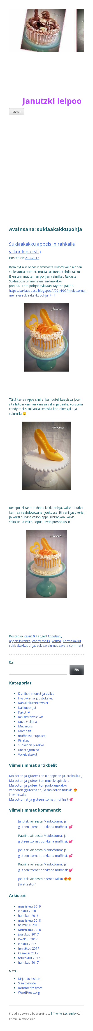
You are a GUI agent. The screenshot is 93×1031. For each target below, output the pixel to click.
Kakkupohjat (27, 707)
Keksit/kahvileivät (30, 717)
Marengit (24, 731)
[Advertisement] (46, 169)
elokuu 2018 (27, 911)
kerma (56, 641)
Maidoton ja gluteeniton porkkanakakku (38, 785)
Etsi (11, 662)
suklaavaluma (47, 645)
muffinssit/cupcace (32, 736)
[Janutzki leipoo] (36, 76)
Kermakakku (72, 641)
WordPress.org (29, 992)
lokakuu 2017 (27, 939)
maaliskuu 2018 (29, 920)
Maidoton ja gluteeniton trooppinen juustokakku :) (45, 776)
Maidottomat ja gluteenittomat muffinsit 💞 (41, 799)
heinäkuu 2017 (28, 948)
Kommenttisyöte (30, 988)
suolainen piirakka (31, 745)
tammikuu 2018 (29, 930)
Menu (16, 112)
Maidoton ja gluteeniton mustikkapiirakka (39, 780)
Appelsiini (54, 636)
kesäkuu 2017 (28, 953)
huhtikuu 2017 (28, 962)
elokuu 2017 (27, 944)
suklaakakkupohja (22, 645)
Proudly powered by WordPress (29, 1014)
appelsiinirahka (19, 641)
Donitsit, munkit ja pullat (36, 693)
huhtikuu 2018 (28, 915)
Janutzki (23, 821)
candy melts (41, 641)
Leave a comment (70, 645)
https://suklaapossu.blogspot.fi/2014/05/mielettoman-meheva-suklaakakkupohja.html (48, 292)
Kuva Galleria (27, 721)
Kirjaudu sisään (29, 978)
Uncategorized (28, 750)
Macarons (25, 726)
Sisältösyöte (27, 983)
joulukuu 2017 (28, 934)
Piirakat (23, 740)
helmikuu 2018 (28, 925)
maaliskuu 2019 (29, 906)
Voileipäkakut (27, 754)
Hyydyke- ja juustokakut (35, 698)
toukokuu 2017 (29, 958)
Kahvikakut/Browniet (33, 703)
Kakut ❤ (30, 636)
